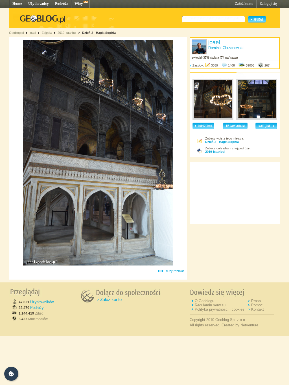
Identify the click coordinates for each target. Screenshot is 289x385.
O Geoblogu (204, 301)
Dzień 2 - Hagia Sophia (99, 32)
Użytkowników (42, 302)
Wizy (79, 3)
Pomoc (257, 305)
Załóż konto (244, 3)
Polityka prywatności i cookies (219, 309)
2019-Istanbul (67, 32)
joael (33, 32)
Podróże (61, 3)
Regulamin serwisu (210, 305)
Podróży (37, 308)
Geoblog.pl (16, 32)
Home (17, 3)
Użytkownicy (38, 3)
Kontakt (257, 309)
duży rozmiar (175, 271)
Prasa (256, 301)
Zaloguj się (268, 3)
